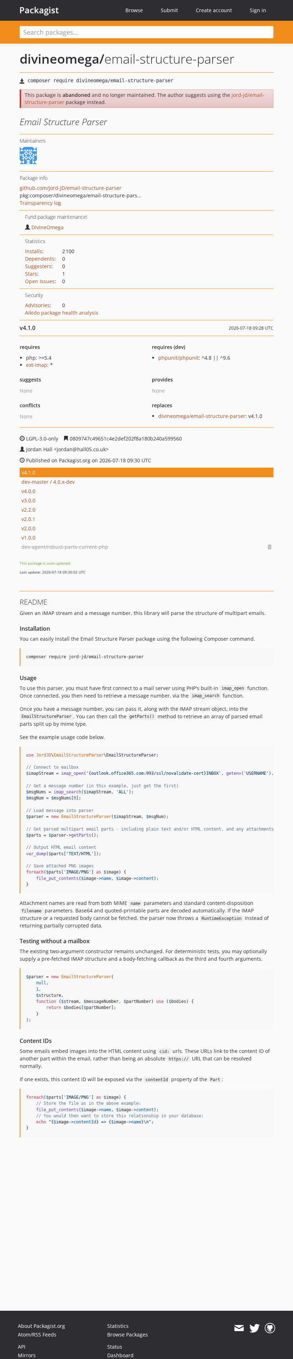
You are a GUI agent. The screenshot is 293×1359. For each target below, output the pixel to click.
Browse (134, 10)
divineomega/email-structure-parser (201, 416)
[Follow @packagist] (254, 1328)
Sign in (258, 10)
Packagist (39, 10)
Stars (31, 273)
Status (114, 1346)
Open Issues (40, 281)
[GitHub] (270, 1328)
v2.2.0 (28, 509)
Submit (169, 10)
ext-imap (36, 364)
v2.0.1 (28, 519)
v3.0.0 (28, 500)
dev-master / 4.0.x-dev (48, 481)
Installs (33, 251)
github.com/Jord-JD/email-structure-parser (70, 187)
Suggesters (38, 266)
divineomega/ (62, 59)
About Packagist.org (41, 1326)
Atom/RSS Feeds (37, 1334)
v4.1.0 (28, 472)
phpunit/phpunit (178, 357)
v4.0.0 (28, 491)
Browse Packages (127, 1334)
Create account (214, 10)
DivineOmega (47, 227)
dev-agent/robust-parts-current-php (64, 546)
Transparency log (40, 203)
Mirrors (27, 1355)
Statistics (118, 1326)
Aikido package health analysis (61, 312)
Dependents (39, 258)
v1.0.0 (28, 537)
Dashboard (120, 1355)
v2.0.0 (28, 528)
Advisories (37, 305)
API (21, 1346)
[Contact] (239, 1328)
